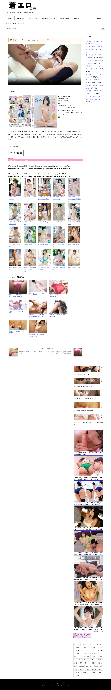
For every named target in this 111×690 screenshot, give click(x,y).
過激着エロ (86, 672)
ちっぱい (84, 647)
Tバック (84, 644)
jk (78, 644)
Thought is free (65, 685)
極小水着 (94, 663)
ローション (77, 660)
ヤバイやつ (86, 657)
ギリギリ (84, 650)
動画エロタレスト (98, 631)
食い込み (76, 675)
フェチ (100, 653)
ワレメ (85, 660)
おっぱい (99, 644)
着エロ (96, 666)
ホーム (9, 24)
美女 (81, 669)
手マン (87, 663)
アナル (100, 647)
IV (75, 644)
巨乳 (81, 663)
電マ (100, 672)
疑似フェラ (89, 666)
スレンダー (99, 650)
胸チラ (94, 669)
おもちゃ (76, 647)
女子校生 (99, 660)
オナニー (76, 650)
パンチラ (92, 653)
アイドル (92, 647)
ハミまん (76, 653)
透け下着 (76, 672)
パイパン (84, 653)
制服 (92, 660)
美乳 (75, 669)
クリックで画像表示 (16, 153)
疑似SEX (81, 666)
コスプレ (91, 650)
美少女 (87, 669)
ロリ (101, 657)
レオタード (94, 657)
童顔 (101, 666)
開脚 (94, 672)
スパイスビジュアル (20, 24)
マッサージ (77, 657)
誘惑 (100, 669)
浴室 (100, 663)
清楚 (75, 666)
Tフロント (92, 644)
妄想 (75, 663)
